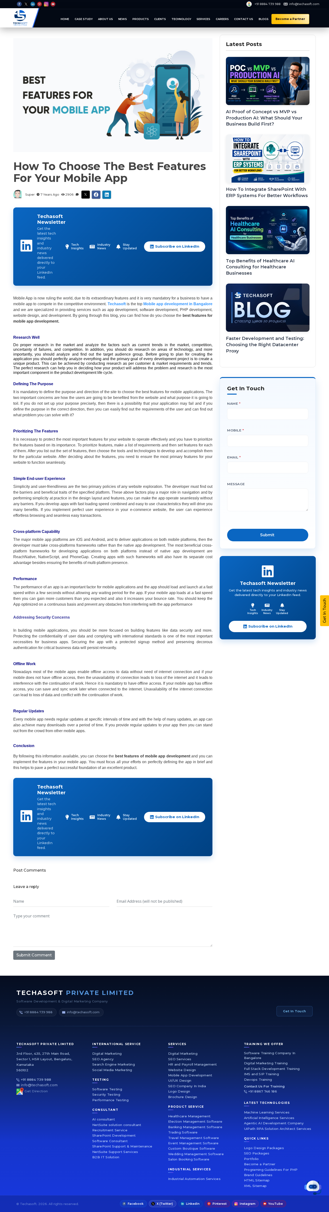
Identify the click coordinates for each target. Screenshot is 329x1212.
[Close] (293, 535)
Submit (222, 661)
